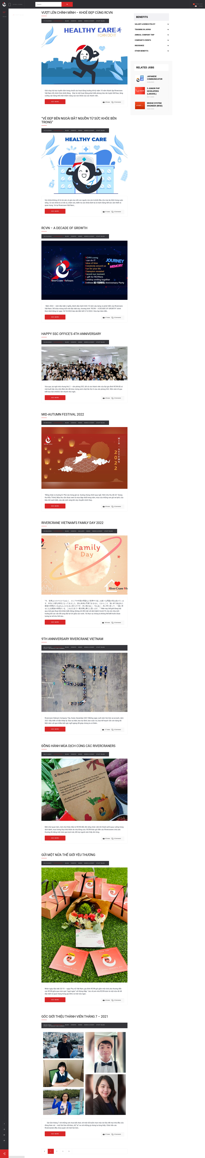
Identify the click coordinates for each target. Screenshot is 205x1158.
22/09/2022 (48, 342)
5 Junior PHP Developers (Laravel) (153, 91)
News (80, 21)
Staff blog (100, 21)
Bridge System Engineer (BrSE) (155, 104)
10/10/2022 (48, 236)
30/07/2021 (48, 1024)
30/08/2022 (48, 422)
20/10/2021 (48, 863)
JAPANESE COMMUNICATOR (154, 77)
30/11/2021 (48, 754)
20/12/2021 (48, 647)
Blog (67, 21)
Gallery (81, 531)
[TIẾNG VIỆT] (193, 4)
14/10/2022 (48, 130)
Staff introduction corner (54, 648)
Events (73, 21)
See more (55, 101)
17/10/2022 (48, 21)
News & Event (89, 21)
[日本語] (195, 6)
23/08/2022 (48, 531)
